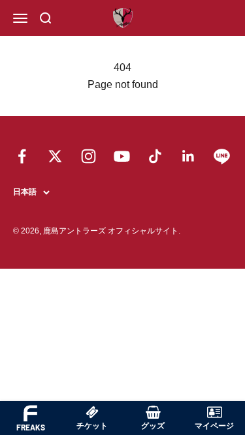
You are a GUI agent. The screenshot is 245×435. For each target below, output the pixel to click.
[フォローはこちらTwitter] (55, 156)
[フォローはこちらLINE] (222, 156)
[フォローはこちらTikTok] (155, 156)
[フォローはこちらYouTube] (122, 156)
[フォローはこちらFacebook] (22, 156)
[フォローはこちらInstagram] (88, 156)
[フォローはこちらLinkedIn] (188, 156)
